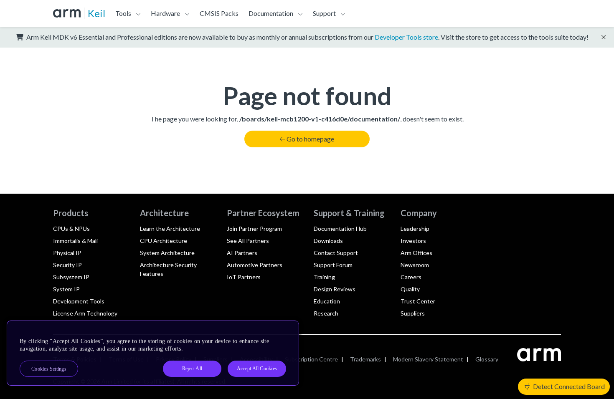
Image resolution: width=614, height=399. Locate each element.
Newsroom (415, 264)
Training (324, 276)
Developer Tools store (406, 37)
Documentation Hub (340, 228)
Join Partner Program (254, 228)
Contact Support (336, 252)
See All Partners (248, 240)
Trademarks (365, 359)
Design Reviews (334, 289)
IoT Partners (244, 276)
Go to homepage (310, 139)
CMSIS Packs (219, 13)
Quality (410, 289)
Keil (96, 13)
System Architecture (167, 252)
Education (327, 301)
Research (326, 313)
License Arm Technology (85, 313)
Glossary (486, 359)
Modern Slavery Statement (428, 359)
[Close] (285, 330)
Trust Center (418, 301)
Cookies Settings (48, 369)
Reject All (192, 368)
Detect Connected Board (568, 386)
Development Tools (78, 301)
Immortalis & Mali (75, 240)
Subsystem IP (71, 276)
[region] (153, 353)
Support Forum (333, 264)
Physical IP (67, 252)
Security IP (67, 264)
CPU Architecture (163, 240)
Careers (411, 276)
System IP (66, 289)
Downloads (328, 240)
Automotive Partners (254, 264)
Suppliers (413, 313)
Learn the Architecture (170, 228)
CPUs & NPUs (71, 228)
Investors (413, 240)
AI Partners (242, 252)
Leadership (415, 228)
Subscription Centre (311, 359)
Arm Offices (416, 252)
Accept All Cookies (257, 368)
